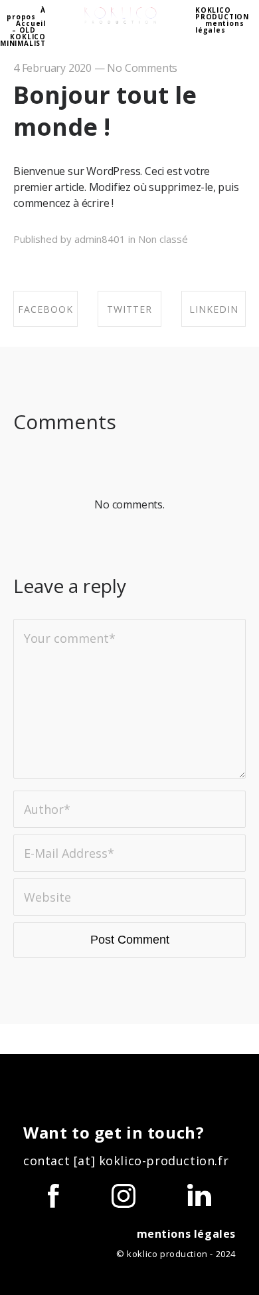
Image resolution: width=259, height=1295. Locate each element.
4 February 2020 (52, 68)
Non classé (163, 239)
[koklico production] (120, 16)
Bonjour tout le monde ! (105, 111)
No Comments (142, 68)
